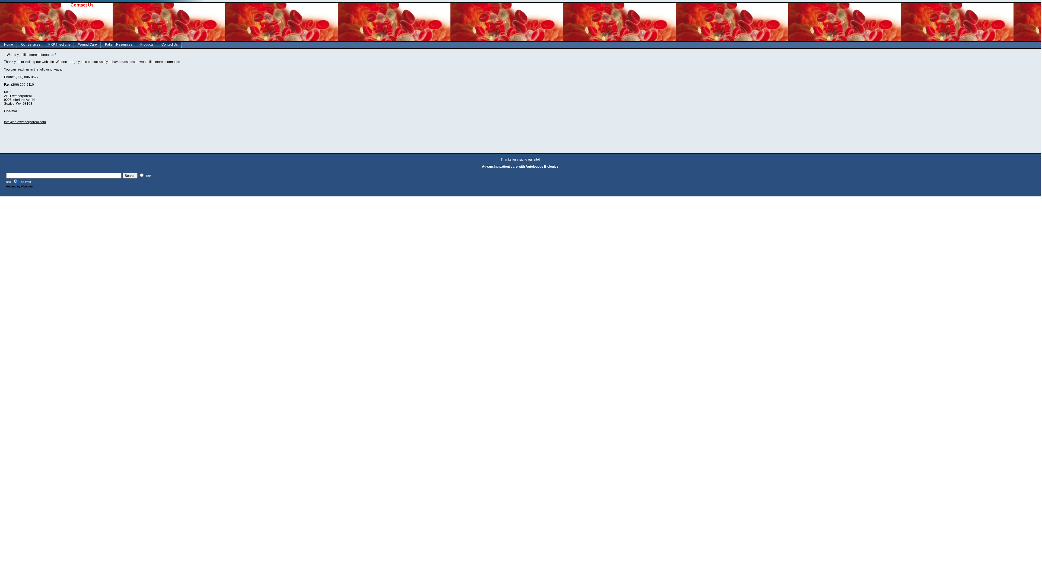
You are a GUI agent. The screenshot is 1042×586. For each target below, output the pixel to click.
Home (8, 44)
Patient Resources (118, 44)
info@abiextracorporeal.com (25, 122)
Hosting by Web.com (19, 186)
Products (146, 44)
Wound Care (87, 44)
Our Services (30, 44)
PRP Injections (59, 44)
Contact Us (169, 44)
